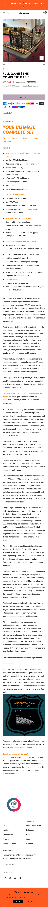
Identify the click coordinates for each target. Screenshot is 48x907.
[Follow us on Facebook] (5, 878)
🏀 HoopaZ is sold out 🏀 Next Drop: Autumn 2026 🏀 (24, 5)
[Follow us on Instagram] (10, 878)
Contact (29, 844)
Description (8, 122)
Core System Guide (33, 825)
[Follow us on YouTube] (15, 878)
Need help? (7, 113)
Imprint (5, 830)
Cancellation (8, 834)
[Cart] (44, 13)
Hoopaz (5, 69)
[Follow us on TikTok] (20, 878)
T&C (4, 825)
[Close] (46, 890)
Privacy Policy (21, 897)
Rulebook (30, 830)
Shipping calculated (21, 86)
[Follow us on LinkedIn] (25, 878)
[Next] (44, 64)
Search (29, 839)
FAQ (28, 834)
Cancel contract (9, 844)
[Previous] (4, 64)
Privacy (6, 839)
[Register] (36, 864)
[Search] (8, 13)
